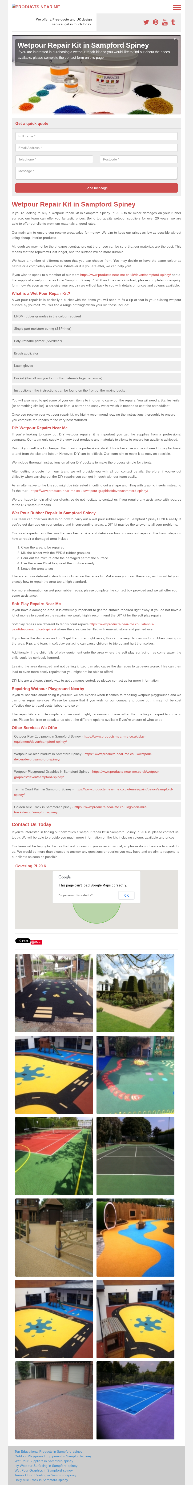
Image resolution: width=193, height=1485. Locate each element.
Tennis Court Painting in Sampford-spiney (45, 1475)
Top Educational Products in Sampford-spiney (48, 1451)
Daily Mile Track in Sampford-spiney (41, 1480)
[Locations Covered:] (14, 7)
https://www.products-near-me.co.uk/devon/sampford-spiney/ (125, 275)
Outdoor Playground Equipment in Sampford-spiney (53, 1456)
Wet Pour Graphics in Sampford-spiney (44, 1470)
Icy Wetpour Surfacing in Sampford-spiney (46, 1466)
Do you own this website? (76, 895)
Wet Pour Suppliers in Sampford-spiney (44, 1461)
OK (126, 895)
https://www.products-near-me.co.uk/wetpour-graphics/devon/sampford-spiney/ (89, 491)
